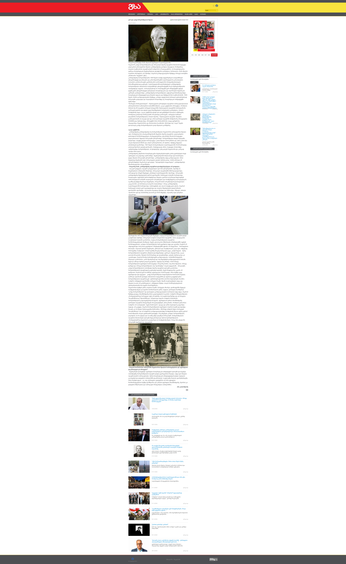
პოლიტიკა (141, 14)
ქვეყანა (150, 14)
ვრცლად (185, 408)
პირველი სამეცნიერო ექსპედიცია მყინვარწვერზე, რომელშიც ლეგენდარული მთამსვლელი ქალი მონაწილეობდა (208, 118)
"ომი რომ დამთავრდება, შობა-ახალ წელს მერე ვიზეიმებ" (167, 462)
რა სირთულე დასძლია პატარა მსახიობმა (209, 85)
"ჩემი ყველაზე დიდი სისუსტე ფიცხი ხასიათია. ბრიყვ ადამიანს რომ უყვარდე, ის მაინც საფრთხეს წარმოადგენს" (169, 399)
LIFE (156, 14)
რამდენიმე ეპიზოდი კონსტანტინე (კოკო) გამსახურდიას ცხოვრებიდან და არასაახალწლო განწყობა (168, 431)
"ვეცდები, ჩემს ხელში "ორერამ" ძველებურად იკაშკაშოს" (167, 493)
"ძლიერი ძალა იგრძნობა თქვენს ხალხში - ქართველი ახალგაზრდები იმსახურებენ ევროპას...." (169, 541)
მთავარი (131, 14)
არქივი (214, 55)
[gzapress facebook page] (217, 5)
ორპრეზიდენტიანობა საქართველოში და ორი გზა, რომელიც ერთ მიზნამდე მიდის (168, 478)
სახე (196, 14)
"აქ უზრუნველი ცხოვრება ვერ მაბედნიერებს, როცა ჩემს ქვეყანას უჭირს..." (169, 509)
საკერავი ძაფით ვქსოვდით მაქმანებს (164, 414)
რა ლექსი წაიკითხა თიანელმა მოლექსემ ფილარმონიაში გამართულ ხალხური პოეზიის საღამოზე (167, 447)
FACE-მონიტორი (177, 14)
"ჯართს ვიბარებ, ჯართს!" (160, 524)
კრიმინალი (164, 14)
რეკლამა (177, 559)
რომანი (203, 14)
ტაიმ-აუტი (188, 14)
